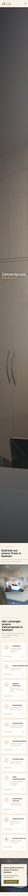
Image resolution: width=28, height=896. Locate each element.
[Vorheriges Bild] (2, 584)
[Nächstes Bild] (25, 584)
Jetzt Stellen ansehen (11, 882)
